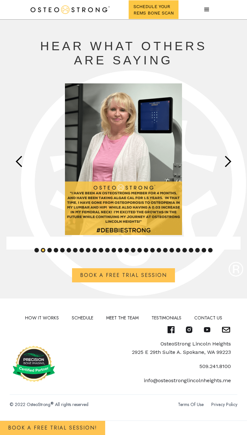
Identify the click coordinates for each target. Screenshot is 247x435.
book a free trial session (123, 275)
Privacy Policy (224, 404)
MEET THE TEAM (122, 318)
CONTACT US (208, 318)
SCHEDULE (82, 318)
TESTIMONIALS (166, 318)
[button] (206, 9)
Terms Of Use (191, 404)
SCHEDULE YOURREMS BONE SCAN (153, 9)
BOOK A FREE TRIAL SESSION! (52, 427)
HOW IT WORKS (42, 318)
